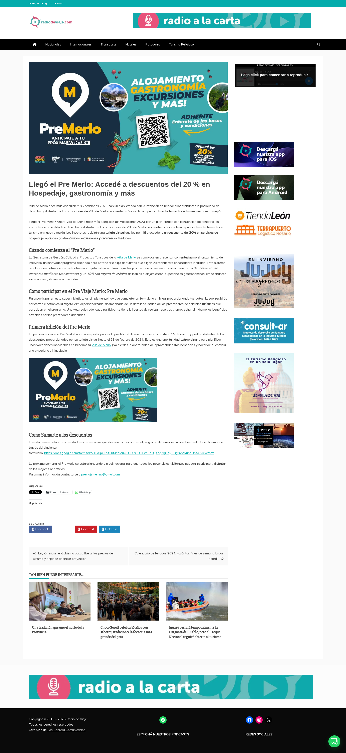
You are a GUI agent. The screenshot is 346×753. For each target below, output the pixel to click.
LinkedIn (110, 529)
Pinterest (87, 529)
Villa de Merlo (126, 257)
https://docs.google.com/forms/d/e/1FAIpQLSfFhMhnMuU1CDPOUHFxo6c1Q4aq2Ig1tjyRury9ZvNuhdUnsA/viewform (129, 453)
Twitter (64, 529)
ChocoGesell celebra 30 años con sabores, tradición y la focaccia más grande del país (126, 632)
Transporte (109, 44)
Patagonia (152, 44)
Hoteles (131, 44)
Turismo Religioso (181, 44)
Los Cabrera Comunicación (66, 730)
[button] (334, 741)
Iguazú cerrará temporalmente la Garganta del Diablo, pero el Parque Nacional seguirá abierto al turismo (195, 632)
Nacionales (53, 44)
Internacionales (81, 44)
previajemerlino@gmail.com (100, 474)
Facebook (41, 529)
